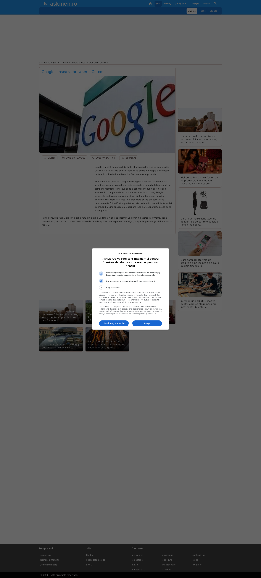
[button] (130, 287)
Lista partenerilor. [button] (134, 302)
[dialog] (130, 289)
